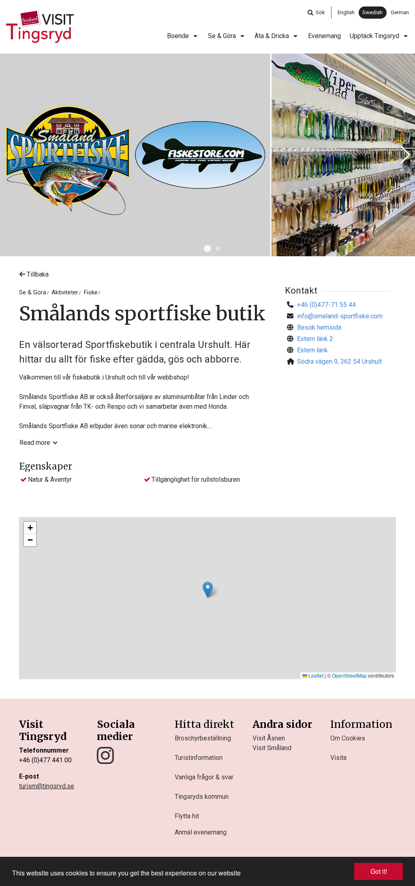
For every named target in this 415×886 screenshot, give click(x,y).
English (346, 12)
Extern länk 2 (315, 339)
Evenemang (324, 36)
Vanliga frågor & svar (204, 777)
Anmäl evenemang (201, 832)
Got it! (378, 871)
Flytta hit (187, 816)
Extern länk (312, 350)
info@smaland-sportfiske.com (340, 316)
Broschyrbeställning (203, 738)
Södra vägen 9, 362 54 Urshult (339, 361)
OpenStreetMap (349, 675)
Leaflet (315, 675)
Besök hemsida (319, 327)
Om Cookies (347, 738)
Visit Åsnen (268, 738)
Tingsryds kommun (202, 796)
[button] (207, 248)
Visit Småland (271, 748)
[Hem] (40, 26)
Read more (34, 442)
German (400, 12)
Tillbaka (37, 274)
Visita (338, 758)
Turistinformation (198, 758)
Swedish (372, 12)
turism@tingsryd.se (46, 786)
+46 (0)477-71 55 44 (326, 305)
